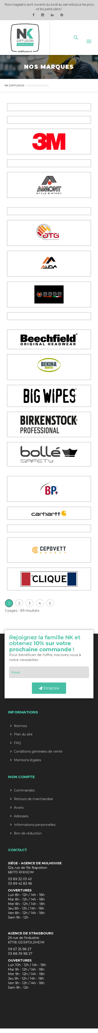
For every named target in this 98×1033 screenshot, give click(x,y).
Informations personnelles (34, 825)
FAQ (17, 743)
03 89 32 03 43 (20, 879)
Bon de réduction (28, 833)
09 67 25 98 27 (19, 949)
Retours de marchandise (33, 799)
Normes (20, 726)
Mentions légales (27, 760)
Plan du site (23, 734)
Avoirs (18, 808)
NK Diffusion (14, 85)
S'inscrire (50, 688)
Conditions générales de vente (38, 751)
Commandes (24, 790)
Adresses (21, 816)
